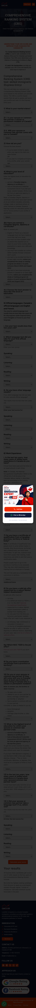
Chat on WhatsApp (19, 515)
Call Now (19, 509)
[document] (18, 504)
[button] (30, 488)
